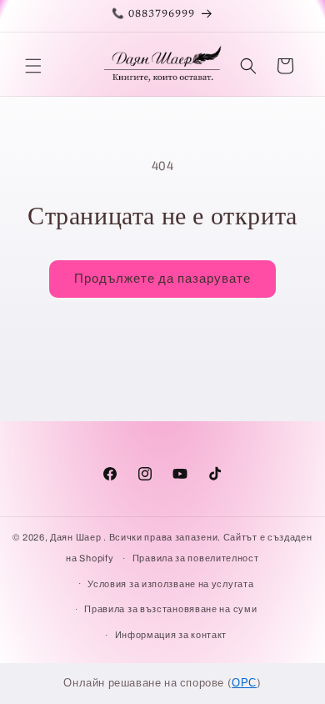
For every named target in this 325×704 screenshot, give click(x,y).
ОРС (244, 683)
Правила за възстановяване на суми (170, 609)
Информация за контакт (171, 635)
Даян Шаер (75, 537)
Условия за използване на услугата (170, 584)
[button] (33, 66)
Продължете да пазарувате (162, 278)
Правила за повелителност (195, 558)
